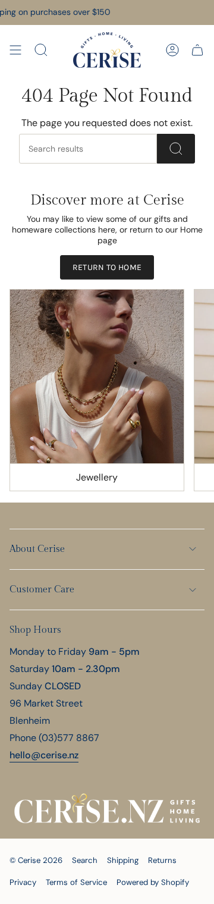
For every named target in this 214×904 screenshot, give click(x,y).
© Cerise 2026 (36, 860)
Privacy (23, 882)
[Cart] (197, 50)
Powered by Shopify (153, 882)
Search (84, 860)
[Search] (176, 149)
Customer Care (42, 589)
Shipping (123, 860)
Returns (162, 860)
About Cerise (37, 549)
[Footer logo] (107, 808)
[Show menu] (15, 50)
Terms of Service (76, 882)
